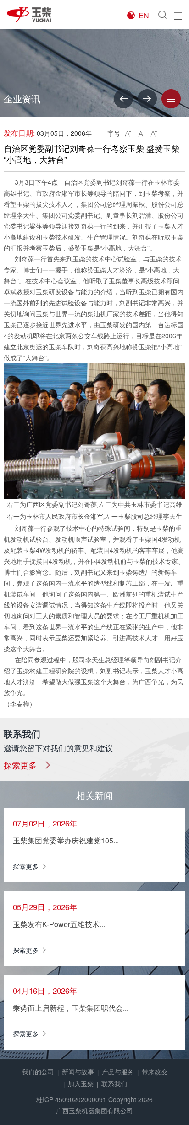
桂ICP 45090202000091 (71, 1099)
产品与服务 (118, 1071)
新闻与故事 (78, 1071)
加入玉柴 (81, 1083)
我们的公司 (38, 1071)
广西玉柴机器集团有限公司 (94, 1110)
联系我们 (114, 1083)
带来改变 (154, 1071)
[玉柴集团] (34, 14)
